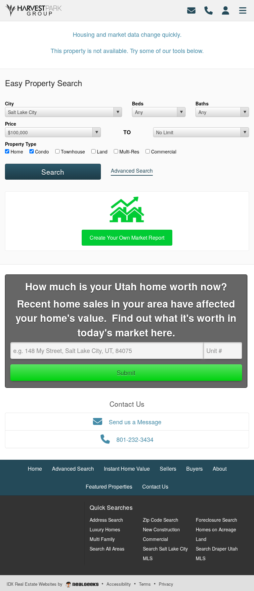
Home (16, 151)
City (9, 103)
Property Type (20, 144)
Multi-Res (128, 151)
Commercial (163, 151)
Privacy (166, 584)
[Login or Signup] (225, 10)
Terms (145, 584)
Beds (138, 103)
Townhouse (72, 151)
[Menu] (242, 10)
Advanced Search (132, 170)
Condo (41, 151)
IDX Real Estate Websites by (35, 584)
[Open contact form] (191, 10)
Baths (202, 103)
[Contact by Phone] (208, 10)
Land (101, 151)
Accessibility (118, 584)
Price (10, 123)
